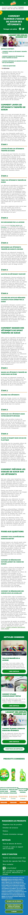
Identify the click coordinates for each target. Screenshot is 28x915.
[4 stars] (5, 797)
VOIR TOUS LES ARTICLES (14, 749)
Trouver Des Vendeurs (13, 802)
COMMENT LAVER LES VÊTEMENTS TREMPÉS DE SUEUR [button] (14, 52)
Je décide (14, 911)
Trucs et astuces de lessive (12, 844)
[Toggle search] (3, 3)
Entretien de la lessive (10, 828)
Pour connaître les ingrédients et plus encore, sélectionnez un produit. (14, 872)
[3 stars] (3, 797)
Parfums (5, 831)
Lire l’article (14, 671)
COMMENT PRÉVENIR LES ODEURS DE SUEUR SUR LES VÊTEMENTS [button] (14, 62)
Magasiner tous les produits (12, 824)
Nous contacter (8, 864)
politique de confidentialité (15, 890)
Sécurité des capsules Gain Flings (14, 861)
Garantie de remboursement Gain (14, 858)
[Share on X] (23, 29)
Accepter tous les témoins (14, 901)
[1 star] (9, 797)
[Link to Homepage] (13, 5)
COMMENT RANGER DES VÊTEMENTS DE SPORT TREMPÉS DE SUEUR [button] (13, 57)
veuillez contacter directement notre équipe (13, 628)
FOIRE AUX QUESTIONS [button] (9, 66)
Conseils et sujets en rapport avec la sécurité (13, 848)
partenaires (4, 879)
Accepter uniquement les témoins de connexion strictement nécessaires (14, 906)
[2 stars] (2, 797)
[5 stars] (7, 797)
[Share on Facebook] (20, 29)
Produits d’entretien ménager (13, 834)
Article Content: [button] (7, 49)
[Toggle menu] (25, 3)
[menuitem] (4, 7)
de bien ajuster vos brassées (11, 226)
